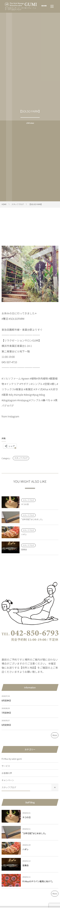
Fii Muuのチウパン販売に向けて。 (38, 881)
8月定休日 (6, 700)
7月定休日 (6, 712)
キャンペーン (8, 780)
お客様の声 (7, 773)
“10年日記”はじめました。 (32, 519)
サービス (6, 765)
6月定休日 (6, 724)
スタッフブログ (21, 458)
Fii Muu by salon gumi (12, 758)
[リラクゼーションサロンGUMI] (21, 4)
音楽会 (24, 549)
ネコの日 (25, 504)
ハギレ (24, 534)
